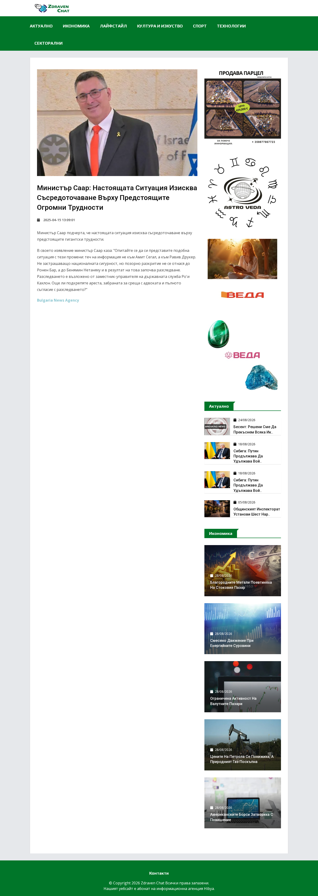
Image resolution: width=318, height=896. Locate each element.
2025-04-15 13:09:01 (59, 220)
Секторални (48, 43)
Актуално (41, 25)
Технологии (231, 25)
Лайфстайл (113, 25)
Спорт (200, 25)
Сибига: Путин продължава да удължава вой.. (248, 456)
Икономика (76, 25)
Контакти (159, 873)
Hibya (209, 888)
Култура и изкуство (160, 25)
